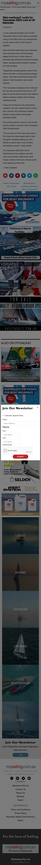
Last (4, 438)
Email (5, 420)
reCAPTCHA (7, 445)
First (4, 431)
